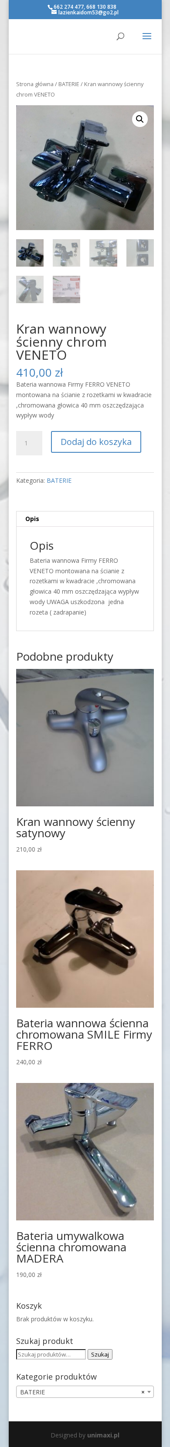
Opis (32, 519)
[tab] (85, 519)
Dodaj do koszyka (96, 442)
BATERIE (68, 84)
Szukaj (100, 1354)
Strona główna (35, 84)
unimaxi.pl (103, 1435)
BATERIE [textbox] (82, 1392)
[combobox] (85, 1392)
